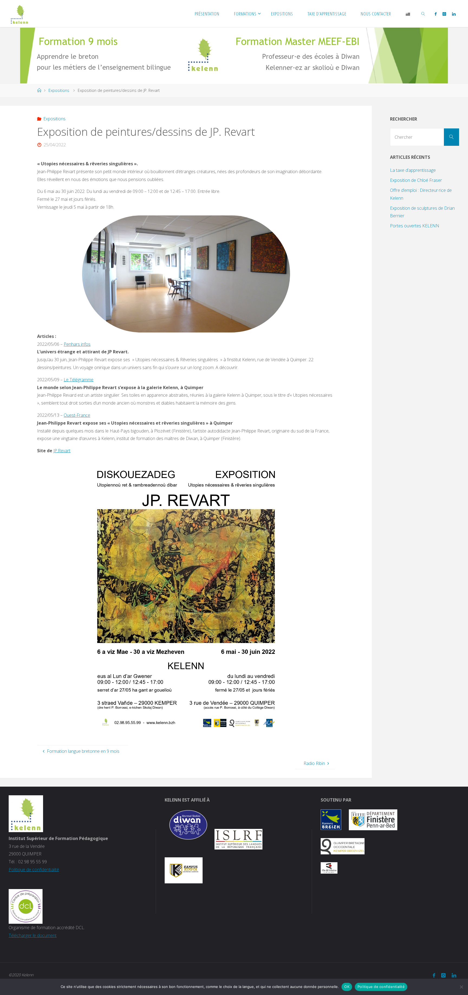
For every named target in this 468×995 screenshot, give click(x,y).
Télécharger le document (33, 935)
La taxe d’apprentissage (413, 170)
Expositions (58, 90)
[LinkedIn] (454, 14)
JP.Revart (61, 451)
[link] (423, 13)
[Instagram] (444, 14)
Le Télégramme (78, 380)
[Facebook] (435, 14)
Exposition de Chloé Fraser (416, 180)
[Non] (461, 987)
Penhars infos (77, 344)
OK (346, 986)
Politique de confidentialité (34, 870)
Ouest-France (77, 415)
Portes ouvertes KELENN (414, 226)
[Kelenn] (19, 14)
